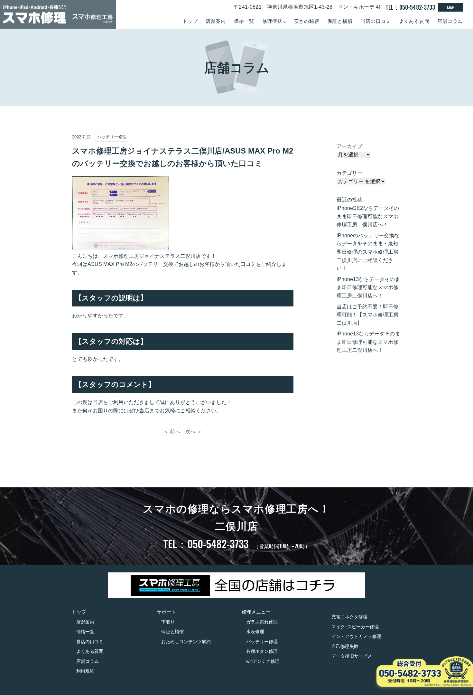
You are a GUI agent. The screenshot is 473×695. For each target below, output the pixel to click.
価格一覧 (244, 21)
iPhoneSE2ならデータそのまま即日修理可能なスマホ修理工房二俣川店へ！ (368, 216)
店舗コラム (450, 21)
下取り (168, 622)
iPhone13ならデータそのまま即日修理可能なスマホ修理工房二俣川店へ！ (368, 287)
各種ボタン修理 (262, 651)
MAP (450, 7)
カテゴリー (349, 173)
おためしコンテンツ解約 (186, 641)
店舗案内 (216, 21)
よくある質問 (414, 21)
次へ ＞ (193, 431)
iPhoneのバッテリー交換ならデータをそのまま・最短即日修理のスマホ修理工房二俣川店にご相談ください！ (368, 252)
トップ (190, 21)
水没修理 (255, 631)
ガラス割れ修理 (262, 622)
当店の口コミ (376, 21)
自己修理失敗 (344, 646)
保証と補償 (340, 21)
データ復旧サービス (351, 656)
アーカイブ (349, 146)
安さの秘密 (307, 21)
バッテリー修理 (262, 641)
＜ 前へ (171, 431)
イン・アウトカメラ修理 (356, 636)
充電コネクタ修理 (349, 616)
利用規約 (85, 670)
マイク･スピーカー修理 (355, 626)
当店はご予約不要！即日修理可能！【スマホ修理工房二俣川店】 (367, 315)
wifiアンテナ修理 (263, 661)
